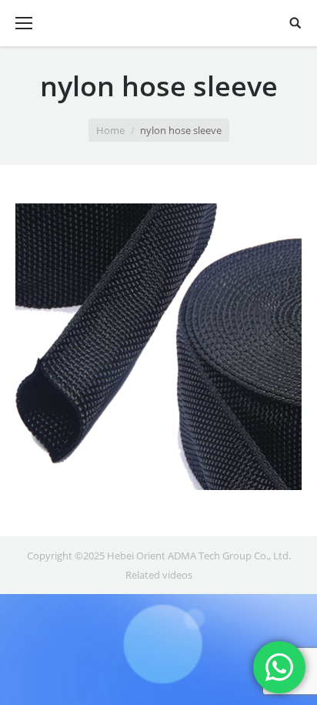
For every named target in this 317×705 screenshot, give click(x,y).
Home (110, 130)
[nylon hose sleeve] (158, 346)
